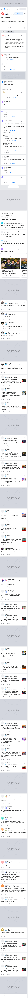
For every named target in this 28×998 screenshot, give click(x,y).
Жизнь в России (12, 592)
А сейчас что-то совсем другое (14, 231)
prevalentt (5, 231)
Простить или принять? (14, 581)
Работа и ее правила (10, 14)
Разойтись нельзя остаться (15, 239)
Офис (9, 930)
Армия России (10, 830)
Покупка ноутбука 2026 (9, 219)
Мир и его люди (12, 808)
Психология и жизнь (13, 819)
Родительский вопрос (13, 797)
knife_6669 (6, 249)
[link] (10, 268)
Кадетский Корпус (7, 251)
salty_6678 (6, 223)
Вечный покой (12, 249)
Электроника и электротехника (17, 215)
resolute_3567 (6, 239)
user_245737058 (7, 215)
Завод (9, 324)
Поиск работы (11, 314)
